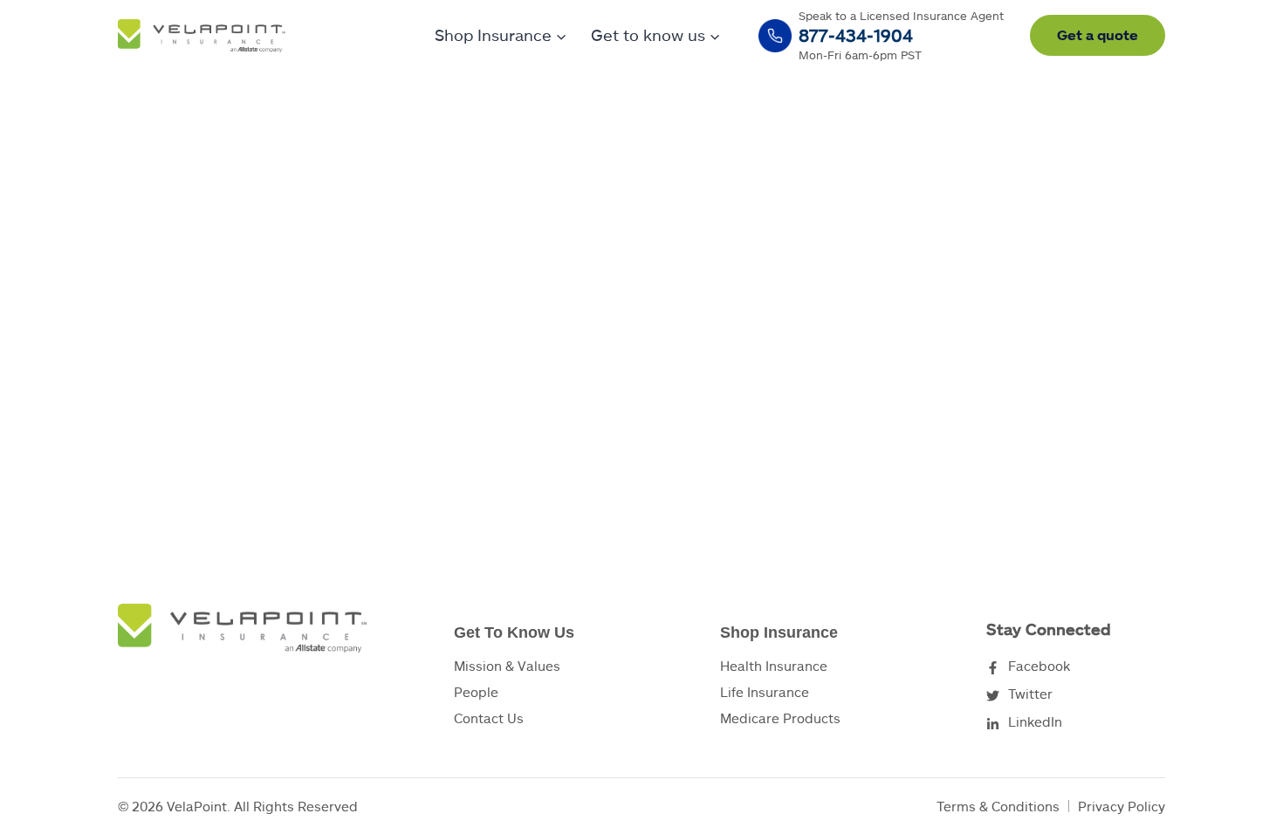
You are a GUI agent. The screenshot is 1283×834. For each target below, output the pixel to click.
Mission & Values (507, 665)
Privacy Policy (1121, 806)
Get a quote (1097, 34)
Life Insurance (764, 692)
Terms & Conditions (998, 806)
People (476, 692)
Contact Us (489, 718)
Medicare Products (780, 718)
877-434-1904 (856, 34)
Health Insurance (773, 665)
